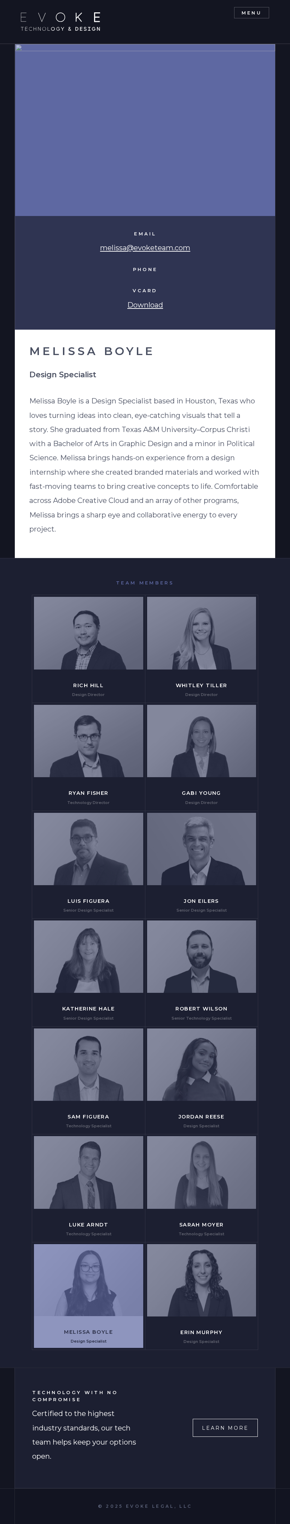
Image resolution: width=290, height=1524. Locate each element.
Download (145, 304)
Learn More (225, 1428)
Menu (252, 13)
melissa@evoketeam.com (145, 247)
